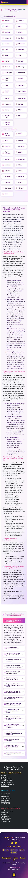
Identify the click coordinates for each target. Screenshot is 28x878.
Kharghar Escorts (6, 818)
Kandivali (21, 38)
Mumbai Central (7, 123)
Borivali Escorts (5, 802)
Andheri (21, 21)
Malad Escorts (5, 800)
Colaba (7, 61)
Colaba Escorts (5, 786)
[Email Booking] (16, 843)
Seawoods (21, 159)
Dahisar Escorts (5, 804)
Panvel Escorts (5, 816)
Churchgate (22, 91)
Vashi (20, 133)
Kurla (6, 49)
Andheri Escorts (5, 793)
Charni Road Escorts (6, 780)
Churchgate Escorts (6, 779)
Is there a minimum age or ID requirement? (14, 698)
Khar (6, 194)
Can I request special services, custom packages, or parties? (14, 733)
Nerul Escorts (5, 814)
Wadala (20, 78)
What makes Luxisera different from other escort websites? (14, 726)
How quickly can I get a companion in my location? (14, 666)
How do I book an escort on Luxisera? (13, 620)
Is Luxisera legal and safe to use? (13, 753)
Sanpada (7, 165)
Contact (22, 858)
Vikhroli (20, 188)
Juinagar (21, 176)
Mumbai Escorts (5, 775)
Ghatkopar (8, 72)
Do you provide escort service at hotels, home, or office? (14, 685)
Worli (20, 110)
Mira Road (8, 104)
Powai (7, 44)
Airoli (20, 152)
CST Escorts (4, 777)
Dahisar (20, 61)
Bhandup (21, 67)
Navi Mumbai (7, 134)
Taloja (20, 171)
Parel (6, 85)
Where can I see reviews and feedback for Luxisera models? (13, 718)
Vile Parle (21, 49)
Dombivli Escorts (5, 821)
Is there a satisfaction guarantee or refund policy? (12, 711)
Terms (16, 858)
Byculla (7, 98)
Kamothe (21, 146)
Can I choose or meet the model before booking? (13, 704)
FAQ (14, 860)
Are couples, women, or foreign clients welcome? (13, 692)
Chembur (21, 44)
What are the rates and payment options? (13, 672)
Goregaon (8, 38)
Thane (7, 110)
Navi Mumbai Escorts (7, 811)
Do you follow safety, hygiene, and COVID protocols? (12, 746)
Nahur (20, 182)
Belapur (7, 171)
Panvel (20, 141)
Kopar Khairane (7, 153)
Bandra (7, 26)
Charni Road (7, 92)
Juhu (19, 26)
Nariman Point (7, 116)
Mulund (7, 67)
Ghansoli (7, 159)
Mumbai (7, 21)
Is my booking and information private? (12, 648)
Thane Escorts (5, 819)
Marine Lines (7, 79)
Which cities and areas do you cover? (13, 660)
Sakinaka (21, 85)
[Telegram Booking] (12, 843)
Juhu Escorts (4, 795)
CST (19, 115)
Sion (19, 55)
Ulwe (20, 165)
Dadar (7, 55)
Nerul (6, 141)
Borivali (7, 32)
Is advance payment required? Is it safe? (12, 678)
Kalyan (20, 104)
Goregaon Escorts (6, 798)
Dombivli (8, 176)
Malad (20, 32)
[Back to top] (14, 874)
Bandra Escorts (5, 796)
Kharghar (8, 146)
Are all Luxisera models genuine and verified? (13, 654)
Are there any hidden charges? (12, 739)
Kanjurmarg (8, 188)
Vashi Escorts (4, 812)
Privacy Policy (6, 858)
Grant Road (22, 98)
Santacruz (21, 72)
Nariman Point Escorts (7, 784)
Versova (7, 182)
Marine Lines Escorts (7, 782)
